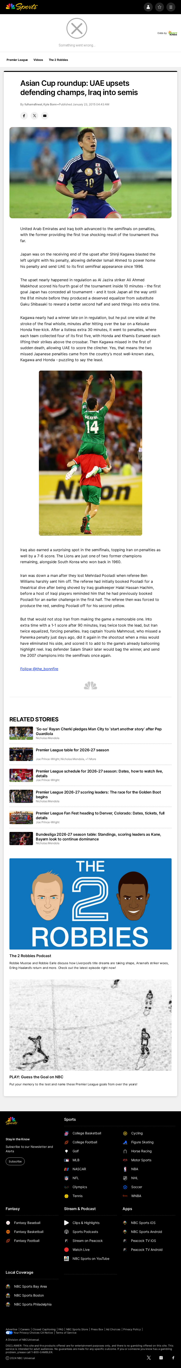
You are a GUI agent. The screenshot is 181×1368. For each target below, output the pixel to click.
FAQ (60, 1329)
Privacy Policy (132, 1329)
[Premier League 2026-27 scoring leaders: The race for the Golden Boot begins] (21, 796)
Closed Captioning (44, 1329)
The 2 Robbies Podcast (30, 955)
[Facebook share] (24, 116)
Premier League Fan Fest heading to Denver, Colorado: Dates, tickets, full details (100, 815)
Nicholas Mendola (47, 738)
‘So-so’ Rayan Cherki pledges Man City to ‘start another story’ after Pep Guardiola (98, 731)
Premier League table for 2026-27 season (72, 750)
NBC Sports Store (77, 1329)
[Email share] (45, 116)
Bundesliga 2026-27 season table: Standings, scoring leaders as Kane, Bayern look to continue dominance (98, 836)
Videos (38, 60)
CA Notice (46, 1332)
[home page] (22, 7)
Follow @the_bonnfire (39, 668)
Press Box (97, 1329)
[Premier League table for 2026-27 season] (21, 754)
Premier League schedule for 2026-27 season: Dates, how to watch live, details (99, 773)
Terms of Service (66, 1332)
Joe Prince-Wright (47, 759)
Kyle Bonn (50, 104)
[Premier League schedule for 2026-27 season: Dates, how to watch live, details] (21, 775)
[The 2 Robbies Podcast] (90, 904)
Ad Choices (113, 1329)
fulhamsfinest (33, 104)
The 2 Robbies (58, 60)
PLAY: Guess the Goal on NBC (36, 1077)
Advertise (11, 1329)
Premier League (17, 60)
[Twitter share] (34, 116)
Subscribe (15, 1161)
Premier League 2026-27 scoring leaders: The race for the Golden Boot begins (98, 794)
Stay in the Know (18, 1139)
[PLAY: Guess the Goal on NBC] (90, 1025)
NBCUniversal (30, 1339)
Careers (25, 1329)
